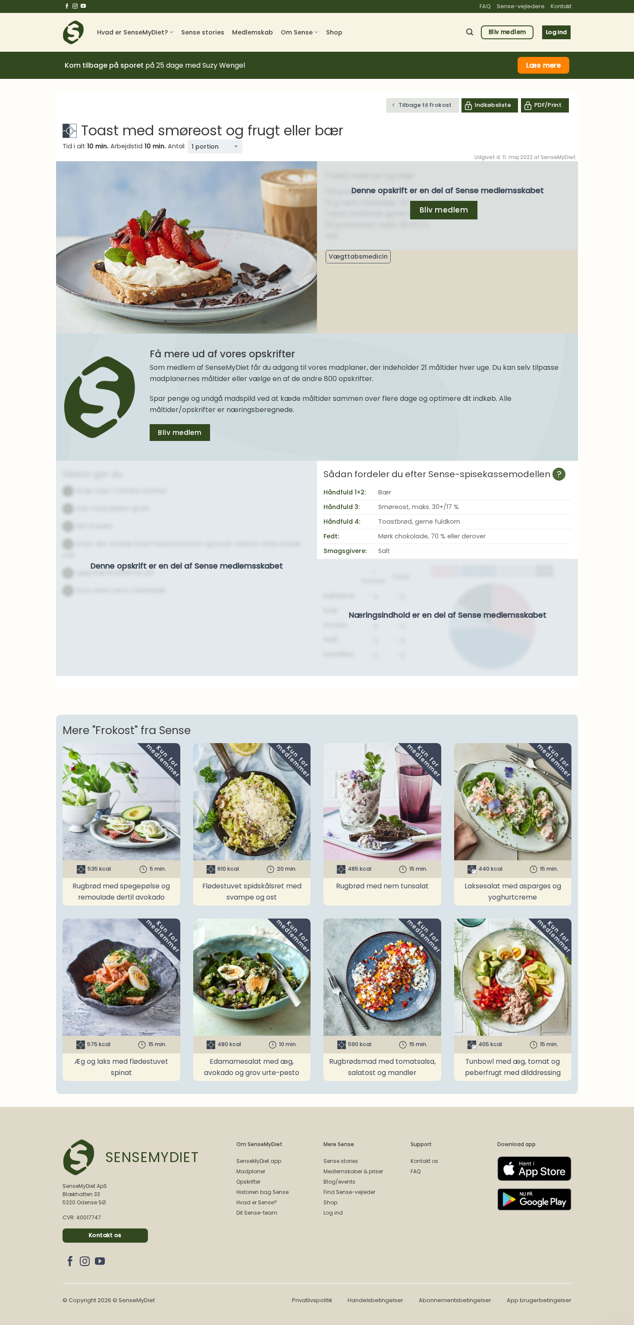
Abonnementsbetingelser (455, 1300)
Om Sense (297, 32)
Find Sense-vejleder (349, 1192)
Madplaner (250, 1171)
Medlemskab (252, 32)
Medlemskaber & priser (353, 1171)
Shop (334, 32)
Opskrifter (248, 1181)
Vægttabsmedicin (358, 256)
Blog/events (339, 1181)
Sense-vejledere (521, 6)
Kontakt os (424, 1161)
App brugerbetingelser (539, 1300)
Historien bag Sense (262, 1192)
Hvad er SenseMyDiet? (132, 32)
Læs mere (543, 65)
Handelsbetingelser (375, 1300)
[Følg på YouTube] (83, 6)
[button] (469, 32)
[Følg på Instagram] (75, 6)
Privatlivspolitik (312, 1300)
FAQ (485, 6)
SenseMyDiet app (258, 1161)
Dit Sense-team (256, 1212)
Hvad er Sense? (256, 1202)
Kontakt (561, 6)
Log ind (333, 1212)
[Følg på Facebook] (66, 6)
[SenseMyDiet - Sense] (73, 32)
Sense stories (202, 32)
